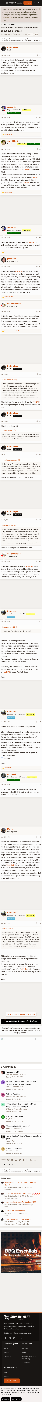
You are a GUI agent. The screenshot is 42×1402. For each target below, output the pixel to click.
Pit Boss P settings (13, 1094)
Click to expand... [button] (21, 398)
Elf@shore (9, 1109)
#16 (40, 923)
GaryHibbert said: (8, 380)
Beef (16, 1119)
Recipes (25, 1348)
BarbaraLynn (7, 34)
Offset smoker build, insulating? (18, 1126)
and (12, 331)
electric (30, 34)
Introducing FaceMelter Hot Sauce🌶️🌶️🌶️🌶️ (22, 1193)
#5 (40, 267)
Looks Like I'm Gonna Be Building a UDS (20, 1202)
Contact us (7, 1356)
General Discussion (19, 1074)
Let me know (7, 17)
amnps (31, 242)
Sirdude (8, 1087)
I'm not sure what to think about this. (19, 1219)
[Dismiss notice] (39, 9)
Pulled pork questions (14, 1148)
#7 (40, 374)
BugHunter (9, 1119)
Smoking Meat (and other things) (29, 1358)
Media (24, 1352)
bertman (9, 1074)
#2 (40, 117)
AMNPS (27, 169)
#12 (40, 621)
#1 (40, 55)
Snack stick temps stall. (15, 1116)
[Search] (39, 3)
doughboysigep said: (10, 460)
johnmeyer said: (8, 525)
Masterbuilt (10, 865)
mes (36, 34)
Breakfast (8, 1190)
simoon (8, 1141)
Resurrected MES (12, 1072)
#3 (40, 149)
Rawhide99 (10, 1151)
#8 (40, 421)
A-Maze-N (30, 566)
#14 (40, 784)
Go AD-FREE (11, 1381)
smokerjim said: (7, 430)
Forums (6, 1352)
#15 (40, 837)
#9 (40, 454)
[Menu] (2, 3)
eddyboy (9, 1129)
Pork (13, 1141)
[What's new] (35, 3)
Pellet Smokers (20, 1096)
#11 (40, 562)
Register (7, 1376)
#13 (40, 722)
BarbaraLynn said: (8, 627)
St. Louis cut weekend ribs (15, 1211)
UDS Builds (8, 1207)
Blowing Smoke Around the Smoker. (17, 1224)
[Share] (37, 55)
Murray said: (6, 928)
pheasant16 (10, 1096)
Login (6, 1372)
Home (6, 1348)
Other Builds (18, 1129)
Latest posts (6, 1178)
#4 (40, 238)
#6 (40, 311)
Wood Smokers (18, 1087)
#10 (40, 520)
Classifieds (26, 1363)
